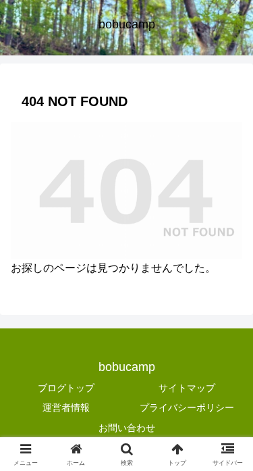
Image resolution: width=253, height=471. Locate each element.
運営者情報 (66, 407)
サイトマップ (187, 387)
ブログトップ (66, 387)
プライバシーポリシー (187, 407)
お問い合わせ (127, 427)
